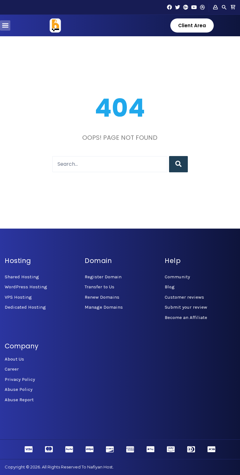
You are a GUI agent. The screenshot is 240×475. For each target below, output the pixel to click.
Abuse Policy (18, 389)
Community (177, 277)
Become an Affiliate (186, 317)
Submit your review (186, 307)
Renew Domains (102, 297)
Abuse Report (19, 399)
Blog (170, 287)
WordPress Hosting (26, 287)
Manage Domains (104, 307)
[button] (5, 25)
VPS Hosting (18, 297)
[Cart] (232, 7)
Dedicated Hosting (25, 307)
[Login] (215, 7)
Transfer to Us (99, 287)
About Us (14, 359)
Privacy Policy (20, 379)
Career (12, 369)
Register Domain (103, 277)
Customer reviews (184, 297)
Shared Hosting (22, 277)
